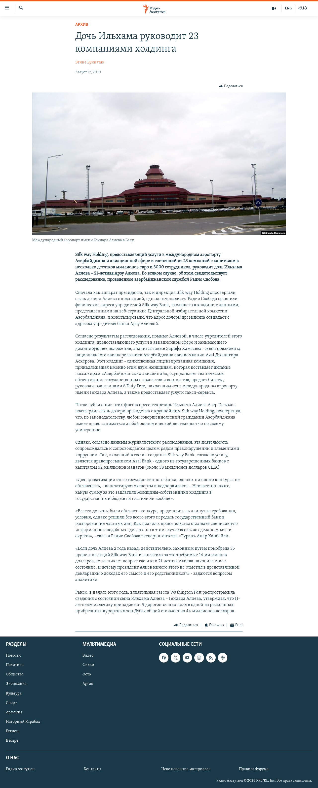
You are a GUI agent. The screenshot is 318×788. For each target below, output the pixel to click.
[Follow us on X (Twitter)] (175, 657)
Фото (86, 674)
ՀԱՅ (302, 8)
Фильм (88, 665)
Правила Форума (254, 769)
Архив (81, 25)
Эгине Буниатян (90, 62)
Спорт (11, 703)
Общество (14, 674)
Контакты (92, 769)
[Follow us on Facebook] (163, 657)
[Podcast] (222, 657)
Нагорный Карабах (23, 722)
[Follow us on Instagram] (199, 657)
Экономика (16, 684)
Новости (13, 656)
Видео (87, 656)
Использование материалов (185, 769)
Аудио (87, 684)
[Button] (231, 86)
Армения (14, 712)
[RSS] (211, 657)
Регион (12, 731)
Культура (14, 693)
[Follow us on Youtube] (187, 657)
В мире (12, 741)
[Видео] (273, 8)
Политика (15, 665)
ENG (288, 8)
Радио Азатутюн (20, 769)
